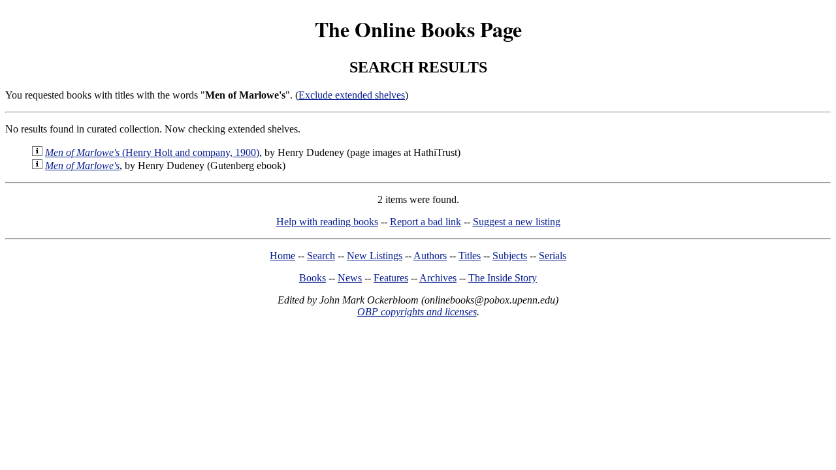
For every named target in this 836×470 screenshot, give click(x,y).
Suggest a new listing (516, 221)
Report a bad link (425, 221)
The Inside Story (502, 277)
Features (391, 277)
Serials (552, 255)
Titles (469, 255)
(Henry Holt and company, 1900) (152, 152)
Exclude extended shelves (351, 95)
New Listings (374, 255)
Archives (438, 277)
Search (321, 255)
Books (312, 277)
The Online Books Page (418, 29)
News (350, 277)
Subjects (509, 255)
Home (282, 255)
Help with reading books (327, 221)
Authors (430, 255)
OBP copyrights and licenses (417, 311)
